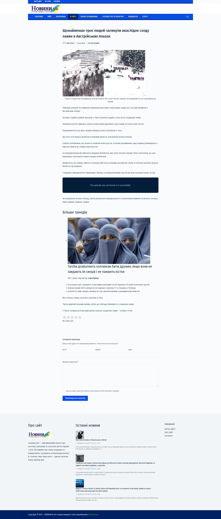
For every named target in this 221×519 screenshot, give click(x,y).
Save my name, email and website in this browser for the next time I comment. (92, 391)
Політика (39, 16)
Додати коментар (70, 362)
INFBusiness (94, 514)
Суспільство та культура (113, 16)
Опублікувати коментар (75, 398)
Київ (49, 16)
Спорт (145, 16)
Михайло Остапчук (84, 443)
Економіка (61, 16)
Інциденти (133, 16)
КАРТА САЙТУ (38, 1)
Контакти (57, 1)
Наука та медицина (89, 16)
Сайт (130, 350)
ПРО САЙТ (48, 1)
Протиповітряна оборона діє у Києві (91, 440)
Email (98, 350)
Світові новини (93, 43)
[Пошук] (188, 17)
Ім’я (65, 350)
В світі (73, 16)
